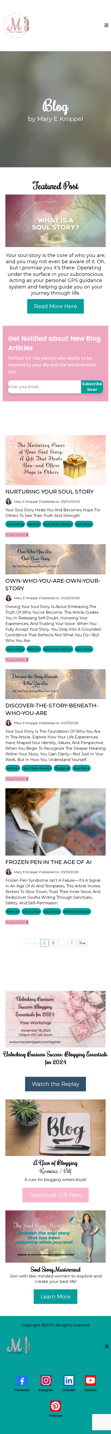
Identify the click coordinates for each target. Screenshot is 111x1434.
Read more (15, 534)
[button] (106, 25)
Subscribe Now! (92, 386)
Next (82, 942)
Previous (31, 942)
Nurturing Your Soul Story (49, 491)
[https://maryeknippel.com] (16, 25)
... (62, 942)
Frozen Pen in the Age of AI (48, 862)
